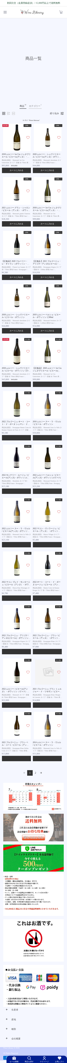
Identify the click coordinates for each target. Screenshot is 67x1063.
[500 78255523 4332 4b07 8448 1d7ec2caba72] (33, 858)
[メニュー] (5, 12)
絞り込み (54, 113)
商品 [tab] (23, 105)
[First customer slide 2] (33, 827)
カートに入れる (16, 170)
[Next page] (41, 773)
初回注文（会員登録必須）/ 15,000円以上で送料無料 (33, 3)
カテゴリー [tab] (35, 105)
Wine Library (8, 1048)
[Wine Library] (32, 12)
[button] (61, 12)
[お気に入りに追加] (28, 137)
